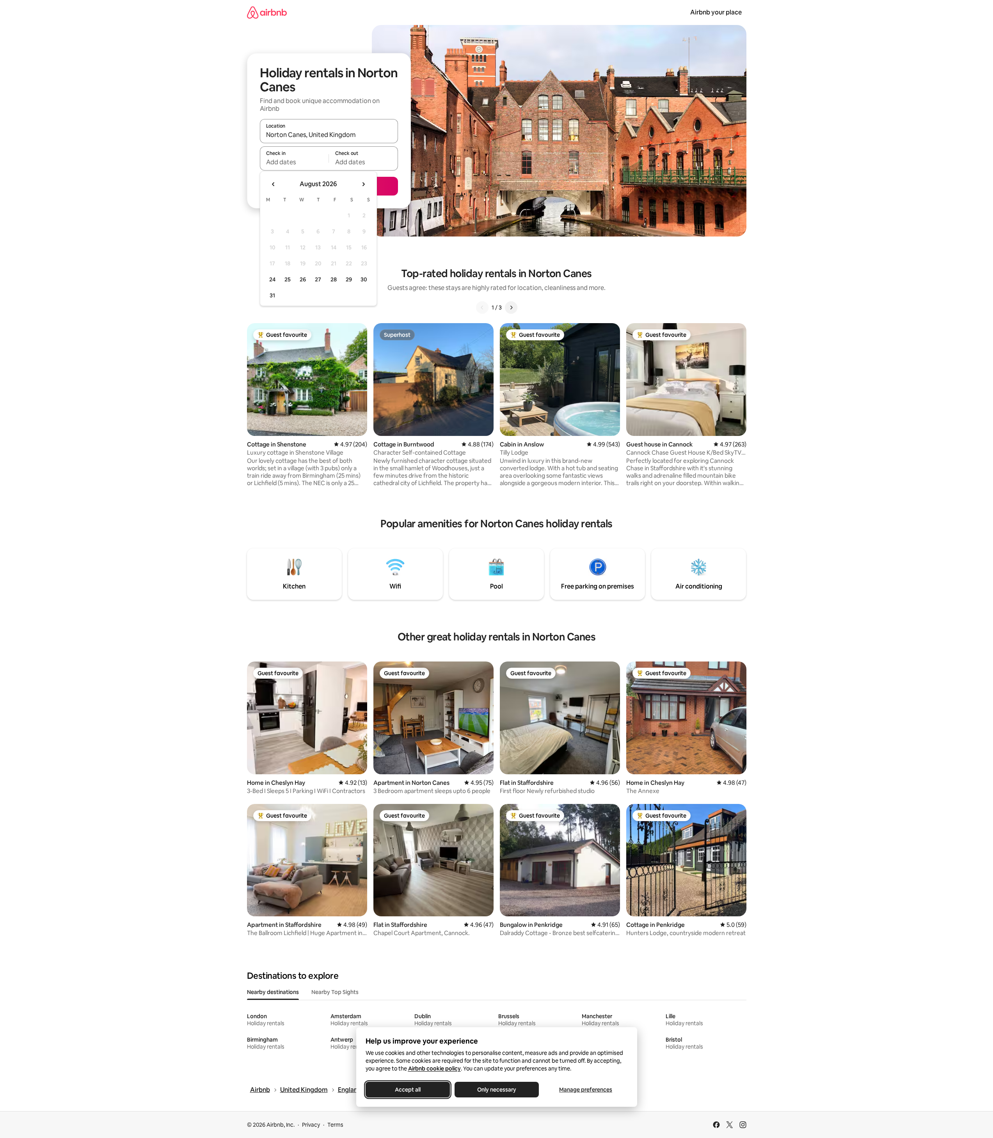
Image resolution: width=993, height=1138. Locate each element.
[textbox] (294, 162)
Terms (335, 1124)
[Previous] (482, 307)
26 (303, 279)
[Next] (511, 307)
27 (318, 279)
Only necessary (496, 1089)
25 (287, 279)
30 (364, 279)
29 (349, 279)
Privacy (311, 1124)
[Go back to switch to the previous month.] (273, 184)
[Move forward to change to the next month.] (363, 184)
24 (272, 279)
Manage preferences (585, 1089)
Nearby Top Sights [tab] (335, 992)
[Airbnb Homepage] (267, 12)
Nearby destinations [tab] (273, 992)
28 (333, 279)
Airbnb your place (716, 12)
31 (272, 295)
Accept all (408, 1089)
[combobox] (329, 134)
